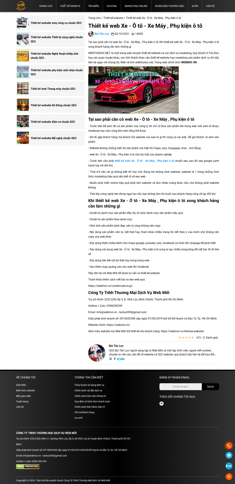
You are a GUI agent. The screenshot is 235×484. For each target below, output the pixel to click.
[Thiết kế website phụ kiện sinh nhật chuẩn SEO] (24, 72)
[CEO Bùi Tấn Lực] (96, 353)
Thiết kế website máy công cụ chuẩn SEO (56, 23)
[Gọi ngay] (229, 445)
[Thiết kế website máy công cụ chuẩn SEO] (24, 22)
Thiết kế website (70, 6)
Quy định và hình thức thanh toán (92, 401)
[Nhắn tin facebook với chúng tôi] (229, 455)
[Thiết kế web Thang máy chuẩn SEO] (24, 88)
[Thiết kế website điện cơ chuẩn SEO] (24, 121)
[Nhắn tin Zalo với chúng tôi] (229, 466)
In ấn (195, 6)
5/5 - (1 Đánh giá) (207, 337)
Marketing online (136, 6)
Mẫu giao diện (23, 396)
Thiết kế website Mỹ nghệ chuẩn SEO (54, 138)
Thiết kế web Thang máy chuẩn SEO (53, 88)
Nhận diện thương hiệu (169, 6)
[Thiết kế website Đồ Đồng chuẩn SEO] (24, 105)
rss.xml (78, 417)
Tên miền (93, 6)
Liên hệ (210, 6)
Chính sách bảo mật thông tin (90, 396)
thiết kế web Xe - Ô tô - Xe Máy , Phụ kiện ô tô (144, 160)
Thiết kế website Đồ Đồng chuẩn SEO (54, 105)
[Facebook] (114, 359)
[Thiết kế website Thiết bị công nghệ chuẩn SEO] (24, 39)
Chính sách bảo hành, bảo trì (89, 406)
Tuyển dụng (22, 401)
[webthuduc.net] (110, 359)
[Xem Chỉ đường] (229, 476)
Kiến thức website (25, 390)
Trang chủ (45, 6)
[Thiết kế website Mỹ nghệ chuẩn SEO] (24, 138)
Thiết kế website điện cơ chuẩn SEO (53, 121)
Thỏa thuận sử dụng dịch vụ (89, 385)
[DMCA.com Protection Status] (27, 468)
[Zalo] (121, 359)
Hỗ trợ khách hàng (84, 412)
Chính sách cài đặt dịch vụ (88, 390)
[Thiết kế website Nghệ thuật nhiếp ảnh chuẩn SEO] (24, 55)
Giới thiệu (21, 385)
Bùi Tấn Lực (102, 33)
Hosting (112, 6)
